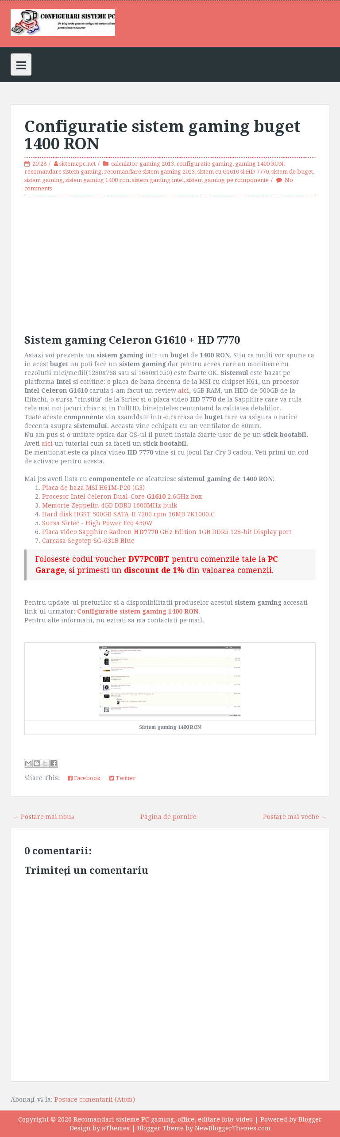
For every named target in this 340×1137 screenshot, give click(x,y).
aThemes (116, 1128)
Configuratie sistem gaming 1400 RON (137, 611)
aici (183, 390)
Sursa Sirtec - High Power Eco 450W (98, 523)
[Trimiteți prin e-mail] (28, 763)
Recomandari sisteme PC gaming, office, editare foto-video (163, 1119)
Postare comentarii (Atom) (94, 1099)
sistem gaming (43, 180)
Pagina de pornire (168, 816)
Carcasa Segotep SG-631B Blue (88, 540)
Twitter (125, 778)
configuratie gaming (204, 163)
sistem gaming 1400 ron (97, 180)
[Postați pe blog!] (36, 763)
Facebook (86, 778)
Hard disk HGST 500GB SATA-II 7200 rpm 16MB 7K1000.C (130, 514)
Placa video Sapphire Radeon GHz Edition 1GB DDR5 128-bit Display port (168, 531)
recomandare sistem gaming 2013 (149, 171)
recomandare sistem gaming (62, 171)
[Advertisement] (170, 264)
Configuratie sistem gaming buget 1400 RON (162, 135)
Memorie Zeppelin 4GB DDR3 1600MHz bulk (110, 505)
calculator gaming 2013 (142, 163)
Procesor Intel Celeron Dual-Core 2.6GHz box (123, 496)
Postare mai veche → (295, 816)
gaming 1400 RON (259, 163)
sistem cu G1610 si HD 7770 (233, 171)
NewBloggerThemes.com (232, 1128)
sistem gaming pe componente (227, 180)
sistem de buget (292, 171)
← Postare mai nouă (43, 816)
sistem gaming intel (158, 180)
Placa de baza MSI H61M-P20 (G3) (94, 487)
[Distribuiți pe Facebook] (53, 763)
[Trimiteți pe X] (45, 763)
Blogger (310, 1119)
